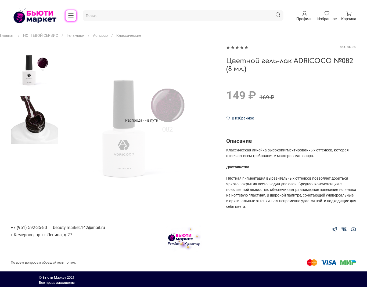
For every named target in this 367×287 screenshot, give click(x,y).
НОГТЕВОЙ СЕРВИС (40, 35)
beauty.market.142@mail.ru (79, 227)
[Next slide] (208, 120)
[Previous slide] (74, 120)
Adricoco (100, 35)
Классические (128, 35)
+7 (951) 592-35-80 (29, 227)
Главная (7, 35)
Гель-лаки (75, 35)
